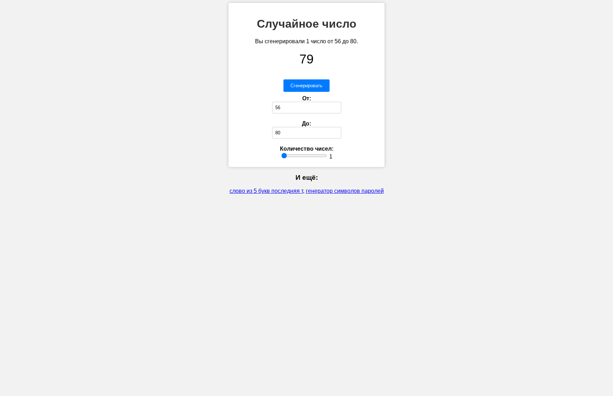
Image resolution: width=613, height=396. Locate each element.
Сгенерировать (306, 85)
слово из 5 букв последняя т (266, 191)
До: (306, 124)
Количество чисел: (306, 149)
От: (306, 98)
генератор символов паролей (345, 191)
